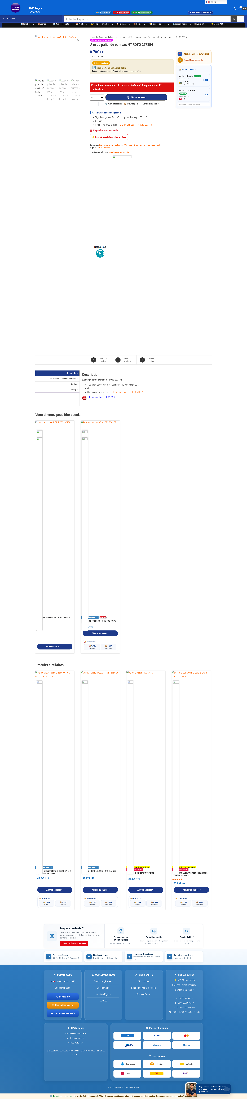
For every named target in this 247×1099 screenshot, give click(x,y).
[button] (78, 40)
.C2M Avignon (35, 8)
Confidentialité (103, 987)
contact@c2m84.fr (186, 1003)
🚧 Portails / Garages (157, 24)
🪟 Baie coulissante (61, 24)
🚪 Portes (138, 24)
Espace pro (64, 996)
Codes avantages (62, 987)
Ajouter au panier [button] (99, 633)
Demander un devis (64, 1005)
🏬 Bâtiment (199, 24)
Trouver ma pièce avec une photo (74, 943)
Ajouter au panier (138, 97)
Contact (103, 1000)
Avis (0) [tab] (74, 389)
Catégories (10, 18)
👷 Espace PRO (217, 24)
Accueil (93, 37)
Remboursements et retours (143, 987)
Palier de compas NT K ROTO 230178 (135, 124)
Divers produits (105, 37)
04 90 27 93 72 (186, 998)
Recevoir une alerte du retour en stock (109, 137)
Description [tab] (72, 373)
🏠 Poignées (121, 24)
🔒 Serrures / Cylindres (100, 24)
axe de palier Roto (104, 148)
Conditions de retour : (117, 152)
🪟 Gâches (41, 24)
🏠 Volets (80, 24)
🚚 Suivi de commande (103, 12)
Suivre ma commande (64, 1013)
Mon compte (143, 981)
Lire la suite (51, 646)
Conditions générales (103, 981)
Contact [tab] (74, 384)
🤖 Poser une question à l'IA (142, 12)
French (212, 2)
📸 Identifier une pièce (121, 12)
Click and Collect (143, 994)
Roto (127, 152)
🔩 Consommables (180, 24)
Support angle (141, 37)
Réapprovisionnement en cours (138, 145)
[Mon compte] (234, 9)
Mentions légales (103, 994)
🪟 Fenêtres (25, 24)
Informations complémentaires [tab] (64, 378)
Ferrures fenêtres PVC (123, 37)
